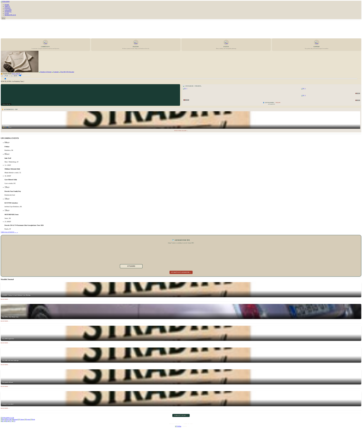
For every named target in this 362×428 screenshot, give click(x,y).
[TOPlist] (178, 426)
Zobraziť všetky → (181, 415)
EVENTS (7, 8)
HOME (7, 5)
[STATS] (184, 426)
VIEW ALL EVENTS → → (9, 232)
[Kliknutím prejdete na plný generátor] (192, 256)
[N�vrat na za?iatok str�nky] (181, 418)
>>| (11, 76)
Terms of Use (188, 423)
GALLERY (8, 10)
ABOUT (7, 6)
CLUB (7, 13)
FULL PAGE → (17, 73)
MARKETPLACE (10, 15)
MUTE (15, 76)
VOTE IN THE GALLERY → (181, 130)
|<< (2, 76)
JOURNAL (8, 11)
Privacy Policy (174, 423)
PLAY (6, 76)
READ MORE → (5, 299)
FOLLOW (278, 102)
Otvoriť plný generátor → (181, 272)
